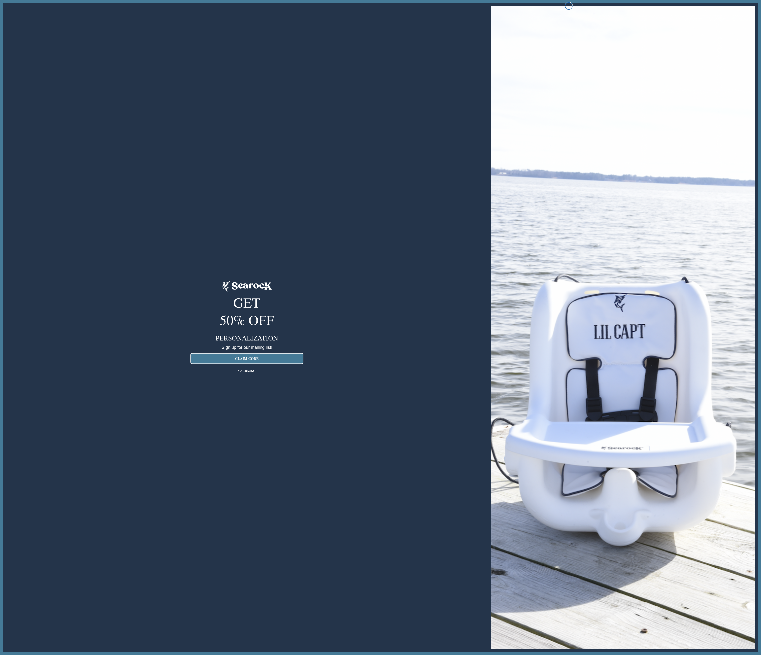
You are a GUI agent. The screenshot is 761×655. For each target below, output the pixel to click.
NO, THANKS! (246, 370)
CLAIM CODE (247, 358)
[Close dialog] (568, 6)
